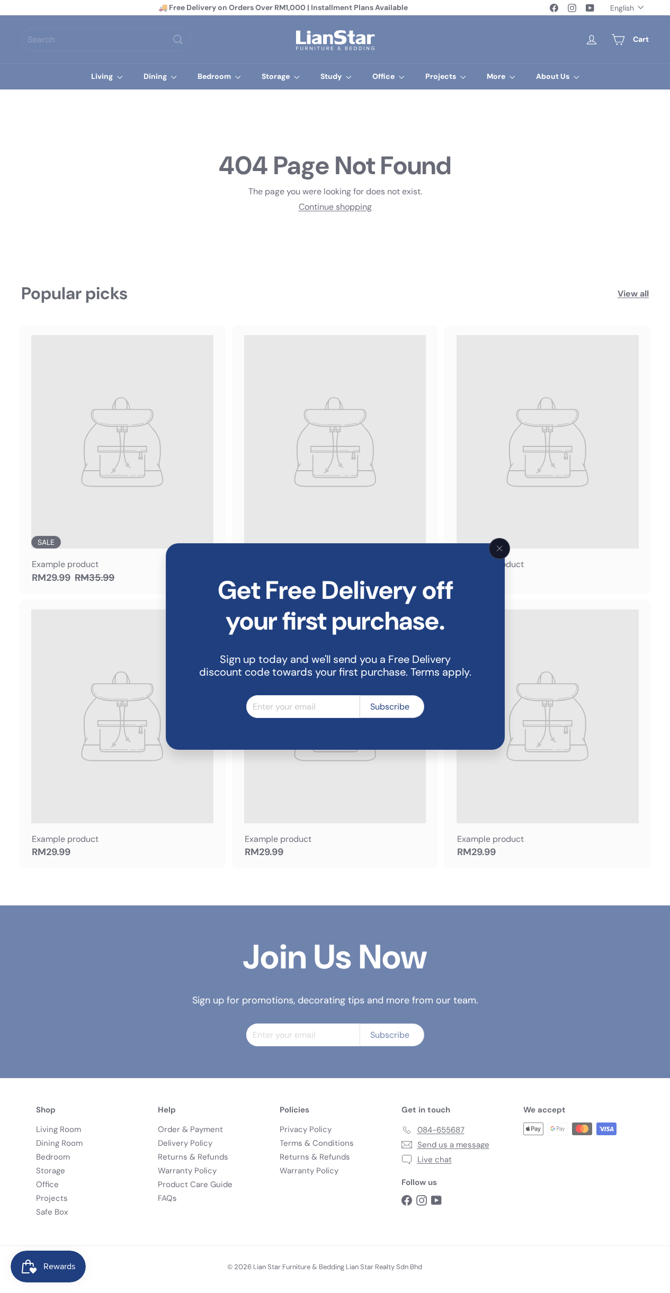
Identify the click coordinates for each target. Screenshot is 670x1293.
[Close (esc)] (499, 548)
